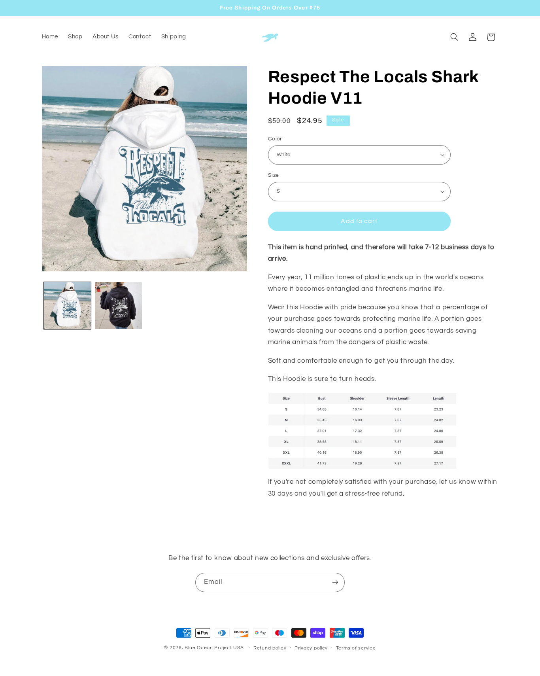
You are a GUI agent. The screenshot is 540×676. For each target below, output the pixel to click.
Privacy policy (311, 648)
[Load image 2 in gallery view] (118, 305)
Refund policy (270, 648)
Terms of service (356, 648)
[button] (454, 37)
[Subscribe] (335, 582)
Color (275, 138)
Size (273, 175)
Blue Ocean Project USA (214, 648)
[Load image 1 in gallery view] (67, 305)
